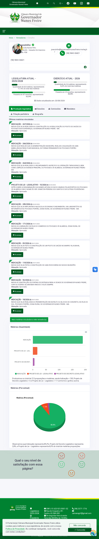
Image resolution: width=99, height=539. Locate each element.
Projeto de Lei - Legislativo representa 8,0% (35, 446)
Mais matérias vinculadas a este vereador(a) (29, 320)
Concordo (80, 530)
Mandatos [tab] (71, 109)
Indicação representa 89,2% (38, 444)
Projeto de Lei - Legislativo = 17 (45, 381)
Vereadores (21, 38)
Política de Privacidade (15, 529)
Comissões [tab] (56, 109)
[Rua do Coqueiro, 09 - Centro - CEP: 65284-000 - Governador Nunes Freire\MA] (49, 488)
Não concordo (80, 525)
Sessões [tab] (41, 109)
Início (11, 38)
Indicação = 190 (66, 378)
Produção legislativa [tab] (22, 109)
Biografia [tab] (39, 114)
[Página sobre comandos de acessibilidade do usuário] (61, 3)
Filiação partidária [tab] (21, 114)
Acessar (18, 135)
